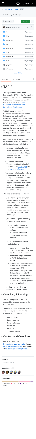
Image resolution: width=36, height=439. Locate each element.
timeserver (9, 56)
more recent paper (17, 169)
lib (6, 32)
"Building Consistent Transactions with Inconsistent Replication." (15, 104)
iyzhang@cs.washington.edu (14, 344)
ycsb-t (8, 61)
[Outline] (33, 79)
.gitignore (9, 65)
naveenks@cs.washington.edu (16, 349)
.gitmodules (10, 69)
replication (9, 48)
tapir (16, 9)
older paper (22, 167)
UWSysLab (8, 9)
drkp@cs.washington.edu (12, 346)
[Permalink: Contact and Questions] (1, 336)
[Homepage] (18, 3)
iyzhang (8, 27)
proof (7, 44)
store (7, 52)
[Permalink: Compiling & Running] (1, 294)
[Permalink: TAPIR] (1, 86)
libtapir (8, 36)
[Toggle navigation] (3, 3)
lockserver (9, 40)
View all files (18, 73)
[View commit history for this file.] (31, 27)
